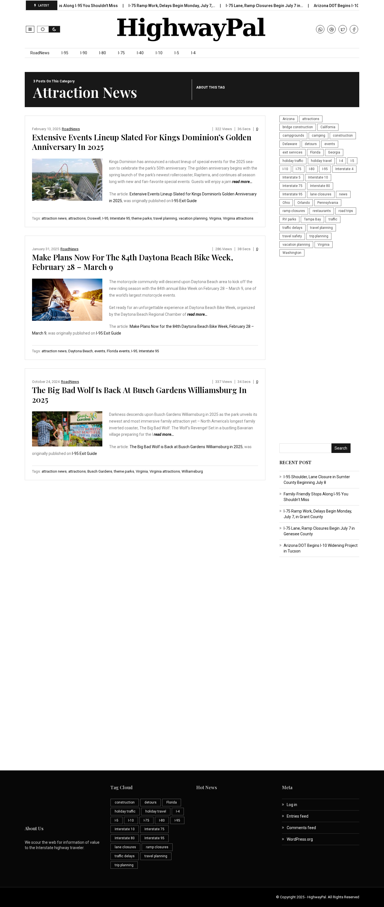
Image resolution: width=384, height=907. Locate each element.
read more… (242, 181)
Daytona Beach (80, 351)
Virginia (215, 218)
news (343, 194)
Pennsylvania (327, 203)
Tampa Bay (312, 219)
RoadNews (39, 53)
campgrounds (293, 135)
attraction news (54, 218)
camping (318, 135)
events (99, 351)
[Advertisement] (319, 350)
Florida (315, 152)
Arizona (289, 119)
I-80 (102, 53)
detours (311, 144)
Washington (292, 253)
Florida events (118, 351)
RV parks (289, 219)
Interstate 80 (320, 186)
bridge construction (298, 127)
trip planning (319, 236)
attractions (77, 218)
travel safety (292, 236)
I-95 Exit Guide (184, 200)
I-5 (177, 53)
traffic (333, 219)
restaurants (322, 211)
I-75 (121, 53)
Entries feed (297, 816)
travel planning (165, 218)
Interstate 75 (292, 186)
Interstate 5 (292, 177)
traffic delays (292, 228)
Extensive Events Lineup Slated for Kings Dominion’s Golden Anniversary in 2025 (141, 142)
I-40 (140, 53)
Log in (292, 804)
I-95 (65, 53)
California (327, 127)
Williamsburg (192, 471)
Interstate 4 (344, 169)
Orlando (303, 203)
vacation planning (193, 218)
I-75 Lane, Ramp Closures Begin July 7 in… (251, 5)
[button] (30, 29)
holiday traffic (293, 161)
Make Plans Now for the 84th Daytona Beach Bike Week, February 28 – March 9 (132, 262)
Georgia (334, 152)
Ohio (286, 203)
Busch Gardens (99, 471)
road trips (345, 211)
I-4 (193, 53)
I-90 (83, 53)
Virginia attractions (238, 218)
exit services (292, 152)
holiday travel (321, 161)
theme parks (142, 218)
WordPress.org (300, 839)
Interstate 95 (120, 218)
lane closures (320, 194)
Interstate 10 (318, 177)
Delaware (290, 144)
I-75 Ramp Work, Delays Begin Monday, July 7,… (158, 5)
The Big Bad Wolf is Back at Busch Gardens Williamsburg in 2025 (139, 395)
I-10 (159, 53)
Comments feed (301, 827)
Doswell (94, 218)
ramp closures (294, 211)
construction (343, 135)
